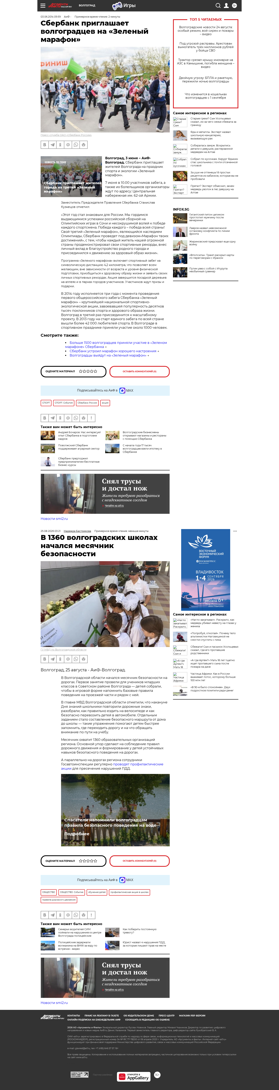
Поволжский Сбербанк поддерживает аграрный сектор (78, 447)
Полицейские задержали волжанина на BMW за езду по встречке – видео (77, 945)
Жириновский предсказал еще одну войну (212, 243)
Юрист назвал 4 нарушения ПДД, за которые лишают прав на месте (144, 944)
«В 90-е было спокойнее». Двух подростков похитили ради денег (212, 689)
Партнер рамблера (102, 1074)
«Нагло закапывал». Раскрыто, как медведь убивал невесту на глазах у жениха (213, 623)
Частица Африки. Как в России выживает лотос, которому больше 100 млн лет (213, 677)
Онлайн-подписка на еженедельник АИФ (94, 1019)
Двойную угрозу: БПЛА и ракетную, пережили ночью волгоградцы (206, 79)
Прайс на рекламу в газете (102, 1015)
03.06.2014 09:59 (51, 16)
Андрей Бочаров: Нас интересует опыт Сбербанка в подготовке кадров (79, 435)
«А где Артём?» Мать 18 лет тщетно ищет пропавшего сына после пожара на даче (213, 663)
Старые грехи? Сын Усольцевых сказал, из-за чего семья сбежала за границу (213, 122)
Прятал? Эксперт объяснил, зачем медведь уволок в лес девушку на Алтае (212, 189)
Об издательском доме (139, 1015)
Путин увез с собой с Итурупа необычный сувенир (208, 270)
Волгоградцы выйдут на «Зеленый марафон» (108, 355)
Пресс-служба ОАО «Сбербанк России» (66, 135)
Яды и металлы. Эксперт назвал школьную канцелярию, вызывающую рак (211, 135)
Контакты (73, 1015)
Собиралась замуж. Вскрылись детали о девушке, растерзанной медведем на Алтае (212, 149)
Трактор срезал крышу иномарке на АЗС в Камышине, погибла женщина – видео (205, 63)
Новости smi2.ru (54, 519)
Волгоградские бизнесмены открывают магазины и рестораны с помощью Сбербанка (144, 435)
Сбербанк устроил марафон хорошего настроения (113, 351)
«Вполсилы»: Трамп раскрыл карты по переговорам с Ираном (211, 256)
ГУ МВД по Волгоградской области (63, 649)
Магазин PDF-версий (192, 1015)
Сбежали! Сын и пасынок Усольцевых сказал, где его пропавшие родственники (214, 650)
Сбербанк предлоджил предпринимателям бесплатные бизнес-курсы (78, 462)
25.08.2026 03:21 (50, 531)
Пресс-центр (166, 1015)
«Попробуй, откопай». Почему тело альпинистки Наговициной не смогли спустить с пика (213, 636)
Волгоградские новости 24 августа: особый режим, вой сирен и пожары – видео (206, 31)
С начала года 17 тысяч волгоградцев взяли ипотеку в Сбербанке (142, 448)
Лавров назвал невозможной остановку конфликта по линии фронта (209, 231)
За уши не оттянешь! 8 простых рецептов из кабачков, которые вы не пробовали (214, 176)
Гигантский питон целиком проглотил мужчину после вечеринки (206, 217)
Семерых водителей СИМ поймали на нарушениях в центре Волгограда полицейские (79, 932)
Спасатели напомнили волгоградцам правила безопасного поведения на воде (110, 823)
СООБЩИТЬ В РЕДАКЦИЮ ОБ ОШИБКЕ (147, 1019)
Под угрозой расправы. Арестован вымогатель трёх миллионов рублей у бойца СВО (206, 47)
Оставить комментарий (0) (139, 371)
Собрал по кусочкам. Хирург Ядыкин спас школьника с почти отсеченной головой (214, 162)
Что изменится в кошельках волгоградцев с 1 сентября (206, 96)
